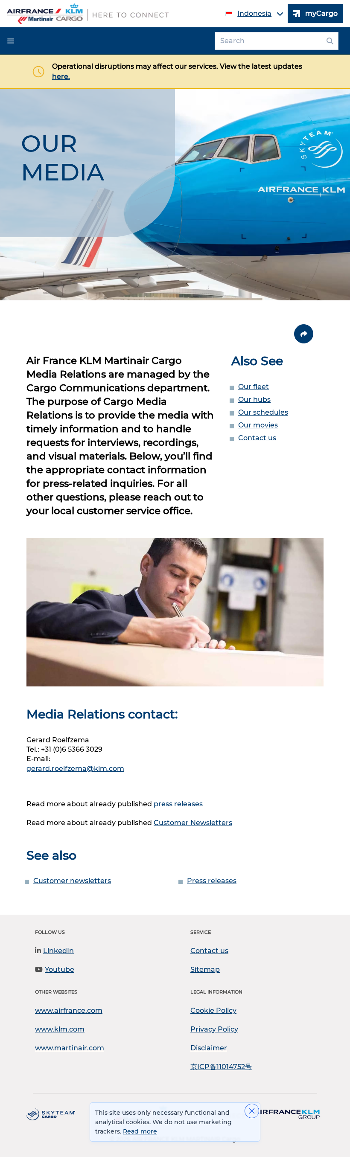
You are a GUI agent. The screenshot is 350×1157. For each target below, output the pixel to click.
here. (61, 77)
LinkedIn (58, 951)
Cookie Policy (213, 1010)
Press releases (211, 881)
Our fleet (253, 387)
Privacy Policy (214, 1029)
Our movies (258, 425)
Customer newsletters (72, 881)
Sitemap (205, 969)
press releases (178, 804)
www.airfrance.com (68, 1010)
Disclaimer (208, 1048)
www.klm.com (60, 1029)
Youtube (59, 969)
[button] (11, 41)
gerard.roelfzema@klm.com (75, 769)
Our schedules (263, 412)
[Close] (252, 1111)
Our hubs (254, 399)
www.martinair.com (69, 1048)
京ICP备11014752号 (221, 1067)
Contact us (257, 438)
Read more (140, 1131)
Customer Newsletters (193, 823)
